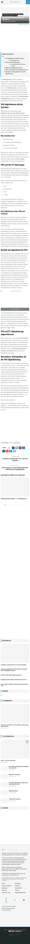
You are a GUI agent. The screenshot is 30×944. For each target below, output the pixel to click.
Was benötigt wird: (15, 60)
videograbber (17, 442)
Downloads (18, 883)
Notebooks (5, 888)
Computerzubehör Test (7, 14)
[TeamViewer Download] (4, 800)
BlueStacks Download (14, 774)
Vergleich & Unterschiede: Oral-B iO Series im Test (14, 679)
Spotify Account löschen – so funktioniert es (14, 498)
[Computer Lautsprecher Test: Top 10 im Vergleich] (15, 653)
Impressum (17, 934)
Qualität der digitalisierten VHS (13, 68)
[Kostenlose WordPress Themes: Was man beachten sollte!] (4, 784)
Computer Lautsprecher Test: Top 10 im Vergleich (13, 664)
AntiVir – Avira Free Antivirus (8, 760)
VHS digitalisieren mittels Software (14, 58)
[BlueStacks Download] (4, 776)
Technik (21, 14)
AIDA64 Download (13, 791)
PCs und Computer (15, 14)
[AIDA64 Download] (4, 792)
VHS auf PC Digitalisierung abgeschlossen (16, 69)
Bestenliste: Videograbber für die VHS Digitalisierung (15, 72)
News (3, 883)
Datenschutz (11, 934)
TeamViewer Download (15, 799)
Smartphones (18, 888)
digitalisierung (5, 442)
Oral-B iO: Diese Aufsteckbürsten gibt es (11, 675)
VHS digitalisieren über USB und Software (18, 65)
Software (4, 890)
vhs (11, 442)
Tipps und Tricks (14, 15)
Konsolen (17, 885)
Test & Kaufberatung (6, 15)
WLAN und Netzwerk (20, 892)
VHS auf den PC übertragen (12, 62)
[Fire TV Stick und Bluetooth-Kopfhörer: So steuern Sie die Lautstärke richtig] (4, 768)
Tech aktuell (6, 21)
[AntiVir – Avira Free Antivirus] (15, 749)
